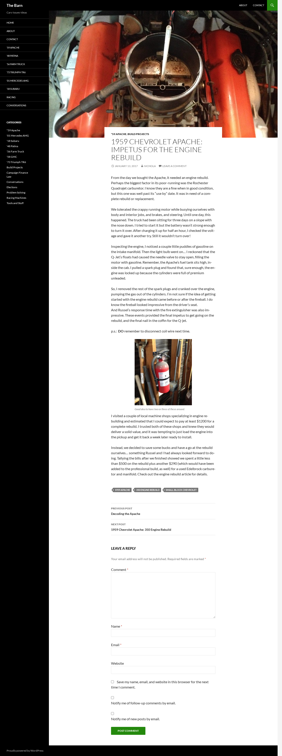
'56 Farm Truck (15, 151)
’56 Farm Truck (16, 64)
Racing (11, 97)
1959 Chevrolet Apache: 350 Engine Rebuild (141, 527)
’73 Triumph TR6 (16, 72)
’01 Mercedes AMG (18, 80)
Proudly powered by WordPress (25, 750)
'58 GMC (12, 156)
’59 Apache (13, 47)
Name (116, 626)
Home (10, 22)
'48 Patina (12, 146)
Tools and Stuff (15, 203)
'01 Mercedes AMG (18, 135)
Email (116, 645)
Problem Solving (16, 192)
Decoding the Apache (125, 511)
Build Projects (138, 134)
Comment (119, 569)
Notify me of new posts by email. (135, 719)
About (243, 5)
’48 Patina (12, 55)
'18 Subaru (13, 141)
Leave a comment (174, 166)
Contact (258, 5)
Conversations (16, 105)
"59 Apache (118, 134)
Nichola (150, 166)
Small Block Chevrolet (181, 489)
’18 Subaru (13, 88)
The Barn (14, 5)
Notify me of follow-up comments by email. (143, 703)
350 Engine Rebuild (148, 489)
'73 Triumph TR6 (16, 162)
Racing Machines (16, 197)
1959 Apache (122, 489)
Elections (12, 187)
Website (117, 663)
